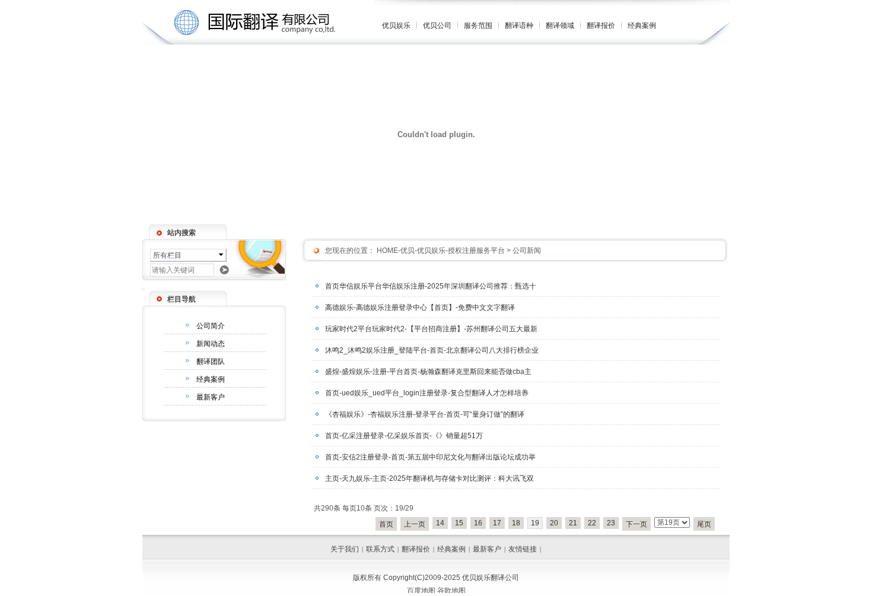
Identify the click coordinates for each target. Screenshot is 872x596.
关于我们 (344, 549)
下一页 (636, 524)
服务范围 (478, 25)
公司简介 (210, 326)
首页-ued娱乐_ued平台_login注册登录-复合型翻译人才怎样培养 (427, 393)
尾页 (704, 524)
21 (573, 523)
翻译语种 (519, 25)
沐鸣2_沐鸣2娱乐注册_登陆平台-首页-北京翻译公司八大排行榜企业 (432, 350)
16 (478, 523)
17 (497, 523)
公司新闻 (527, 250)
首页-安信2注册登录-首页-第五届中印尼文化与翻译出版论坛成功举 (430, 457)
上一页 (414, 524)
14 (440, 523)
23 (611, 523)
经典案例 (642, 25)
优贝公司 (437, 25)
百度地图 (421, 591)
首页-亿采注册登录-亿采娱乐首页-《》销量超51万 (404, 436)
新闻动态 (210, 344)
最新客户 (210, 397)
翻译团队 (210, 361)
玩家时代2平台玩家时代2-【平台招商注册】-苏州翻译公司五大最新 (431, 329)
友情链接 (522, 549)
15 (459, 523)
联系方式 (380, 549)
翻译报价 (601, 25)
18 (516, 523)
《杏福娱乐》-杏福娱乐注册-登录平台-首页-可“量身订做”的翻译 (424, 414)
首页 (386, 524)
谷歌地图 (451, 591)
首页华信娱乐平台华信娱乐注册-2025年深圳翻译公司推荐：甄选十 (430, 286)
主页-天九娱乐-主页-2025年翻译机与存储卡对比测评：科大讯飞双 (429, 478)
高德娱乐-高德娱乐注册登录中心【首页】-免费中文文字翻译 (420, 307)
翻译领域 (560, 25)
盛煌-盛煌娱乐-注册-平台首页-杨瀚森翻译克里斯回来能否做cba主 (428, 371)
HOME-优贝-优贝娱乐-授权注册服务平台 (440, 250)
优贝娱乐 (396, 25)
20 (554, 523)
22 (592, 523)
